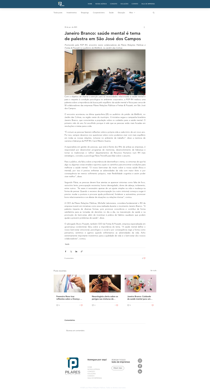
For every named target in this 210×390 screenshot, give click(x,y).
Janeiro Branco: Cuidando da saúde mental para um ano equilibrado (139, 297)
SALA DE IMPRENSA (95, 378)
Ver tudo (153, 270)
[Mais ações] (144, 27)
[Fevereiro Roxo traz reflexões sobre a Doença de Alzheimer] (69, 283)
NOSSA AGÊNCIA (94, 369)
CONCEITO (91, 371)
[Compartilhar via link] (82, 251)
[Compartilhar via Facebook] (66, 251)
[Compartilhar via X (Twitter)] (71, 251)
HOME (90, 367)
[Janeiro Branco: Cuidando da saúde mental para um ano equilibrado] (140, 283)
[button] (154, 12)
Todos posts (58, 13)
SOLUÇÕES (92, 374)
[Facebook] (140, 366)
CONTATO (91, 376)
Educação (121, 13)
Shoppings (85, 13)
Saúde (111, 13)
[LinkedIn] (140, 371)
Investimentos (72, 13)
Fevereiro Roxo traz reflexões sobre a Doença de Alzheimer (69, 297)
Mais (131, 13)
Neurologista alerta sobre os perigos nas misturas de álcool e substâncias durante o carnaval (105, 297)
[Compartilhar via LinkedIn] (76, 251)
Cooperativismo (99, 13)
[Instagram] (140, 361)
